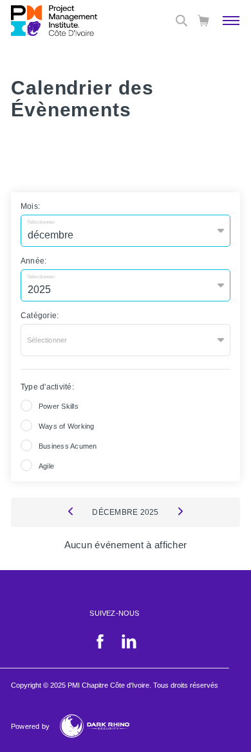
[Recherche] (181, 20)
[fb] (100, 646)
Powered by (30, 726)
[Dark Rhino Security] (94, 726)
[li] (129, 646)
